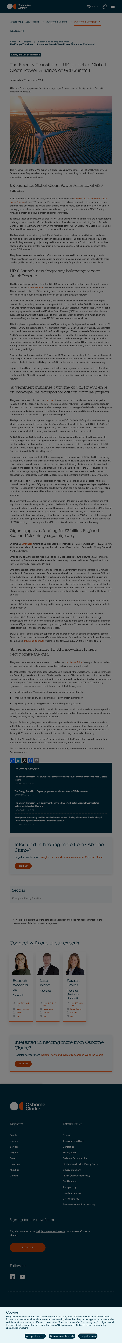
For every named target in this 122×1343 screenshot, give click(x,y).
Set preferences (88, 1336)
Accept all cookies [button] (35, 1336)
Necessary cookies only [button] (62, 1336)
